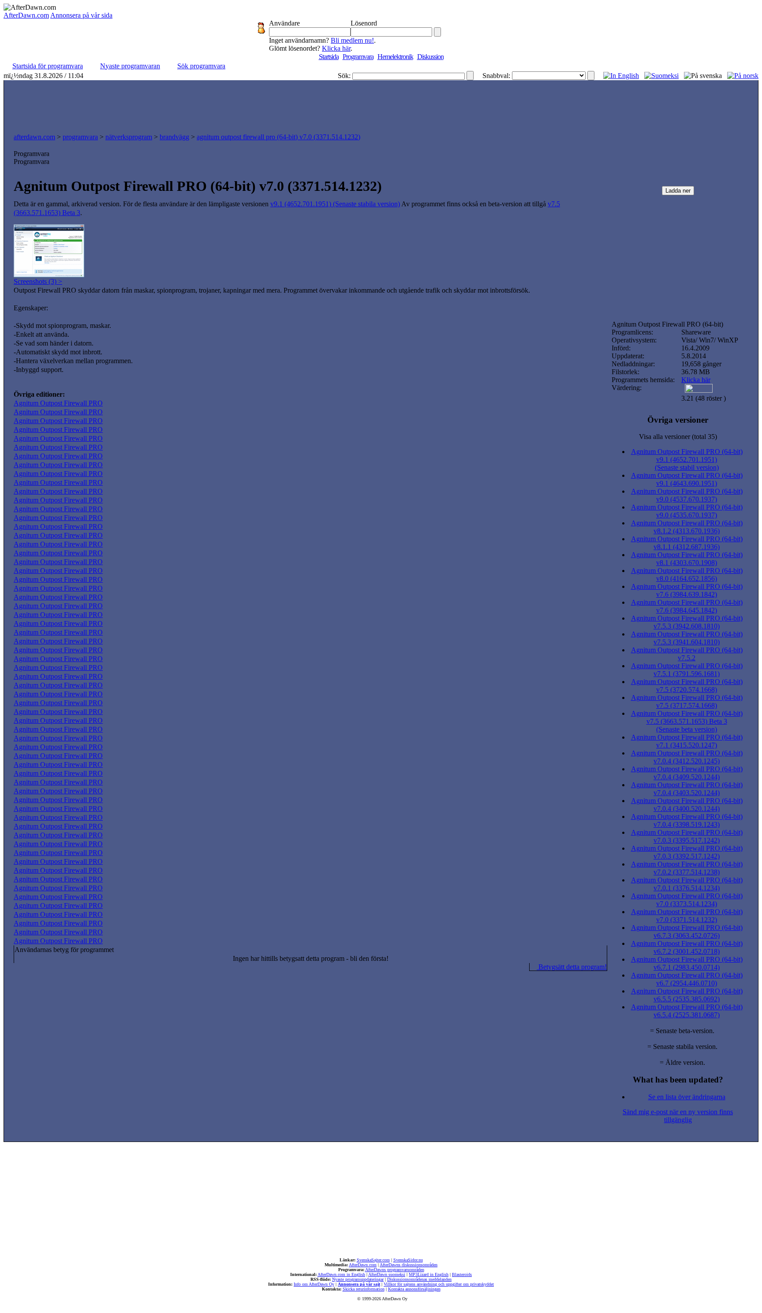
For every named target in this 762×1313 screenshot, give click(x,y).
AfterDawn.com (26, 15)
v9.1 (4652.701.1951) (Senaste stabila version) (335, 204)
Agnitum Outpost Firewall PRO (58, 403)
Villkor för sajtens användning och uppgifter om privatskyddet (439, 1284)
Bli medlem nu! (352, 40)
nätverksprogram (128, 137)
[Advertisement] (381, 104)
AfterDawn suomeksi (386, 1274)
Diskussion (430, 56)
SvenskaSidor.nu (408, 1259)
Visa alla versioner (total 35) (678, 436)
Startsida (329, 56)
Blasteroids (462, 1274)
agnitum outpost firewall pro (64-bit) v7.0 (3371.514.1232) (278, 137)
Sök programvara (201, 66)
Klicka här (336, 48)
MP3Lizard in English (428, 1274)
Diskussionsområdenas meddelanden (419, 1279)
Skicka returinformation (364, 1289)
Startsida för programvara (47, 66)
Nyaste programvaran (130, 66)
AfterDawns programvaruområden (394, 1269)
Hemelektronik (395, 56)
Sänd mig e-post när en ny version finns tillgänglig (678, 1115)
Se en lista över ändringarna (686, 1097)
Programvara (358, 56)
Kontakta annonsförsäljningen (414, 1289)
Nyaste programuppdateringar (358, 1279)
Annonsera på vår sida (81, 15)
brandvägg (174, 137)
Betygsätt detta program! (572, 967)
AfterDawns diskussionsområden (408, 1264)
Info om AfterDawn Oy (314, 1284)
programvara (80, 137)
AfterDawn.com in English (341, 1274)
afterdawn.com (34, 137)
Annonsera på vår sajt (359, 1284)
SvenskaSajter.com (373, 1259)
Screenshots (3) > (38, 281)
